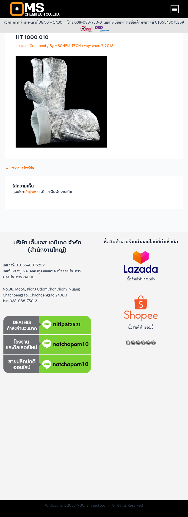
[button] (175, 9)
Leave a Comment (31, 46)
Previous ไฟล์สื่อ (19, 168)
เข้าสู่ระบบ (32, 192)
